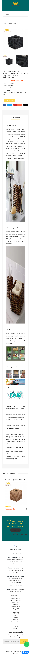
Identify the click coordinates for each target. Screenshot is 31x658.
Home (4, 23)
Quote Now (9, 100)
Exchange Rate (15, 609)
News (15, 624)
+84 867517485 (17, 583)
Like (5, 105)
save (15, 105)
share (20, 105)
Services (15, 619)
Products (15, 617)
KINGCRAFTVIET (18, 651)
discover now (15, 530)
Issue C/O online (15, 606)
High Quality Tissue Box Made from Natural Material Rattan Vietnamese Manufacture (15, 479)
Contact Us (16, 628)
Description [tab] (15, 117)
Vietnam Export (15, 602)
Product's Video (15, 622)
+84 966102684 (17, 581)
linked (25, 105)
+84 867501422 (17, 585)
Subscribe (24, 642)
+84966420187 (18, 578)
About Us (15, 626)
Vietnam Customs (15, 598)
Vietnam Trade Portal (15, 600)
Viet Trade (15, 604)
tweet (9, 105)
